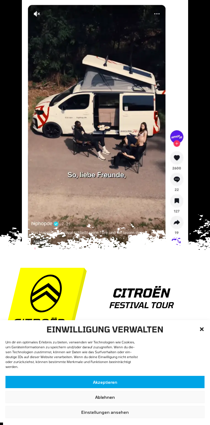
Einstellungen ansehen (105, 412)
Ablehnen (105, 397)
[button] (202, 329)
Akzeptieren (105, 382)
